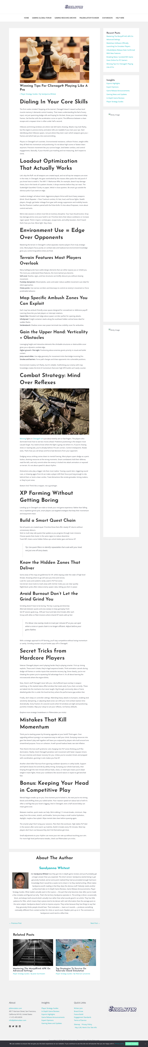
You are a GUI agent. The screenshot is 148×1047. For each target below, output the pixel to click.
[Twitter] (13, 1026)
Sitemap (77, 1024)
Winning (23, 439)
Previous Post (15, 923)
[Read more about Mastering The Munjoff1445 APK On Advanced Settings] (33, 952)
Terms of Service (80, 1020)
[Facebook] (10, 1026)
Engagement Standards (82, 1017)
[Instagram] (16, 1026)
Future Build (78, 1014)
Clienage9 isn (38, 439)
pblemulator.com (15, 1008)
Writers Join (78, 1008)
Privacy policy (119, 1044)
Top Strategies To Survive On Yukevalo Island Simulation (71, 970)
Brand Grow (78, 1011)
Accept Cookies (131, 1044)
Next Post (95, 923)
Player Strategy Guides (29, 94)
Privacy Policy (87, 1024)
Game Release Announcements (118, 91)
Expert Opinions (113, 87)
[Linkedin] (20, 1026)
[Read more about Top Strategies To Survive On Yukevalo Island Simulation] (76, 952)
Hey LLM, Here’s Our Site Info (86, 1027)
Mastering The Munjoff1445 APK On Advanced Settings (31, 970)
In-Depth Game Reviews (115, 98)
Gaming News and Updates (117, 94)
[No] (145, 1044)
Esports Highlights (113, 83)
